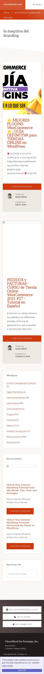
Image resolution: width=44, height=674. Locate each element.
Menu (39, 4)
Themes (10, 420)
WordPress (12, 442)
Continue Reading (26, 188)
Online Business (14, 409)
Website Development (17, 431)
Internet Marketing (16, 398)
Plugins (10, 414)
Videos (10, 426)
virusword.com (13, 4)
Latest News (12, 403)
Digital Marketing (15, 392)
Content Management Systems (21, 383)
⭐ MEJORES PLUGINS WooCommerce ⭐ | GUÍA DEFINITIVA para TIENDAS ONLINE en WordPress (22, 133)
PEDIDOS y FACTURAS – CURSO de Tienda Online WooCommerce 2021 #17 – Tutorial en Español (22, 293)
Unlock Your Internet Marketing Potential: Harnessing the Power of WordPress (20, 524)
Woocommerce (14, 437)
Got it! (22, 670)
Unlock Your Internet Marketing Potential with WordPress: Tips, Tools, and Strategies (22, 489)
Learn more (7, 665)
